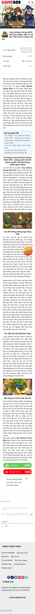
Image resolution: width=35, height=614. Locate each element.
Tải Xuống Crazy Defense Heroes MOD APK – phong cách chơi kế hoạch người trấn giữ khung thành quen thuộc (17, 139)
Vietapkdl (14, 587)
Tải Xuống (14, 465)
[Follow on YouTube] (22, 577)
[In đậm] (3, 514)
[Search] (29, 2)
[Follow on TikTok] (12, 577)
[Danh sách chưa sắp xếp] (14, 514)
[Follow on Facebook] (8, 577)
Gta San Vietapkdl (7, 553)
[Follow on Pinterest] (19, 577)
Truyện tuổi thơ (6, 610)
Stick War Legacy (21, 560)
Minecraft (5, 556)
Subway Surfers (19, 564)
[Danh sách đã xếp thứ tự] (12, 514)
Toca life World (6, 560)
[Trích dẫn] (17, 514)
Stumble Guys (6, 564)
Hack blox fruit (22, 553)
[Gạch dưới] (7, 514)
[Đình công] (10, 514)
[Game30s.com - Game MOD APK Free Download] (11, 2)
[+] (26, 514)
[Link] (21, 514)
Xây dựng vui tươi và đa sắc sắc (16, 153)
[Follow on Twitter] (15, 577)
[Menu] (32, 2)
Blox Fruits (15, 556)
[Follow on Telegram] (26, 577)
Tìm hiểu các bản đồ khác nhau (16, 150)
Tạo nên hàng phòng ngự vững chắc (17, 146)
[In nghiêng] (5, 514)
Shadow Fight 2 (7, 568)
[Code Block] (19, 514)
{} (23, 514)
